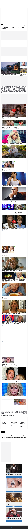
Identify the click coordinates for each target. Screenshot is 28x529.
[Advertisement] (14, 35)
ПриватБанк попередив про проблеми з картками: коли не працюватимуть (4, 424)
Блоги (15, 5)
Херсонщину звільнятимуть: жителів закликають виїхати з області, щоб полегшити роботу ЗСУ (23, 424)
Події (8, 5)
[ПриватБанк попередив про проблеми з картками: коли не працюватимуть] (5, 417)
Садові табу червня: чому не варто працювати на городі (14, 423)
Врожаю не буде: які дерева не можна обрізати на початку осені (10, 433)
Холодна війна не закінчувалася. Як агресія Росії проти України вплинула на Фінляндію (21, 412)
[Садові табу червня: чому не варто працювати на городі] (14, 417)
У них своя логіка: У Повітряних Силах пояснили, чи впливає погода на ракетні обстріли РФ (7, 412)
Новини (11, 5)
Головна (4, 5)
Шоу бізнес (22, 5)
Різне (18, 5)
